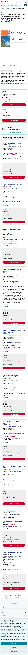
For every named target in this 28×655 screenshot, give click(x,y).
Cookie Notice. (14, 638)
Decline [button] (14, 647)
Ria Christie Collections (11, 433)
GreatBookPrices (9, 153)
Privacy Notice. (11, 640)
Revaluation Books (10, 387)
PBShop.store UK (10, 195)
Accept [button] (14, 643)
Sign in (21, 2)
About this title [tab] (13, 65)
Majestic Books (9, 342)
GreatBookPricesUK (10, 521)
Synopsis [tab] (4, 65)
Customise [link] (14, 651)
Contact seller (5, 160)
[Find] (25, 5)
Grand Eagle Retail (10, 281)
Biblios (7, 478)
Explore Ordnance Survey (13, 132)
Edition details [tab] (5, 69)
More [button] (3, 87)
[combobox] (16, 5)
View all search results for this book (14, 597)
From (13, 39)
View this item (5, 95)
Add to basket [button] (14, 105)
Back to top (14, 603)
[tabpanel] (13, 79)
